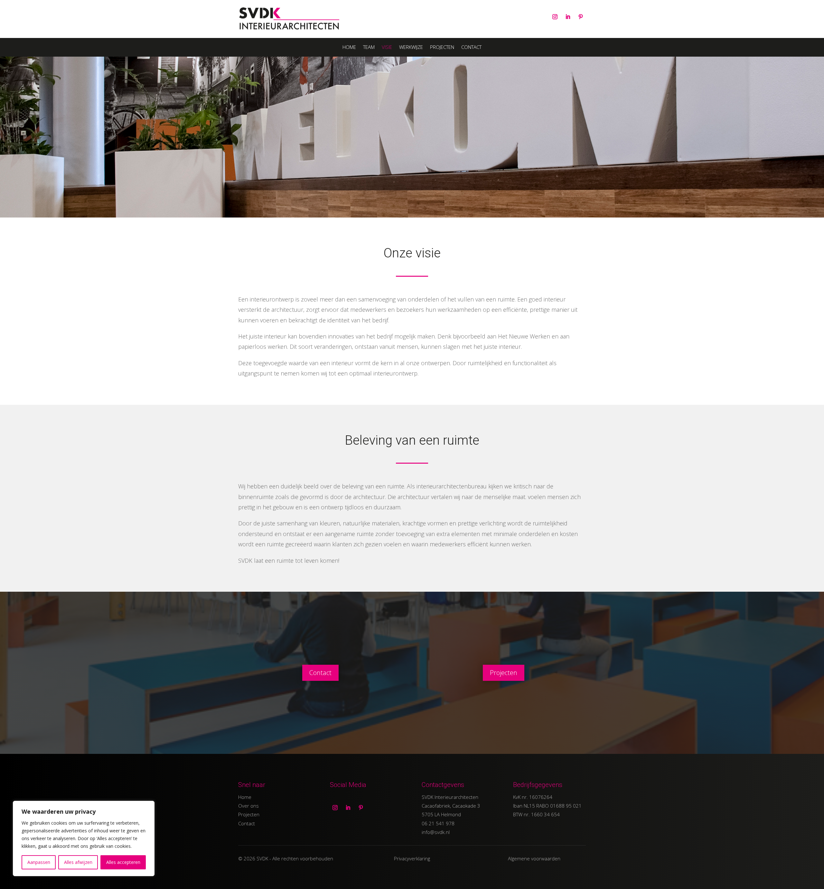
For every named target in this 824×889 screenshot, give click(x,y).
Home (349, 47)
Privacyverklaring (412, 858)
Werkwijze (411, 47)
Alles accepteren (123, 862)
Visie (387, 47)
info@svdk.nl (436, 832)
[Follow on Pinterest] (581, 17)
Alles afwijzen (78, 862)
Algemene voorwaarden (534, 858)
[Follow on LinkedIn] (568, 17)
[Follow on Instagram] (555, 17)
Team (369, 47)
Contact (471, 47)
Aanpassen (38, 862)
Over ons (248, 805)
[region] (83, 838)
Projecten (442, 47)
